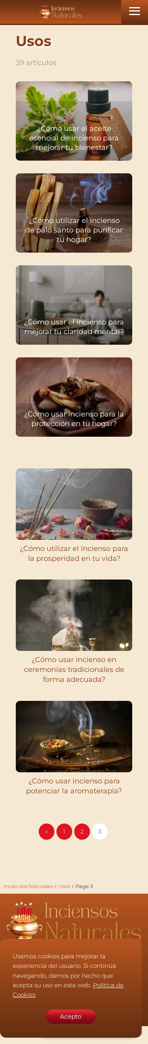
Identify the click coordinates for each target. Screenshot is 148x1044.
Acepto (71, 1016)
